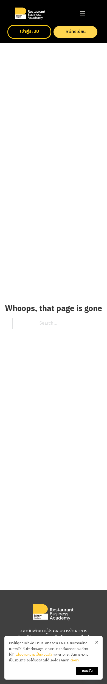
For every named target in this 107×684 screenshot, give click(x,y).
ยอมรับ (87, 671)
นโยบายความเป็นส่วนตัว (34, 655)
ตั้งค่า (75, 660)
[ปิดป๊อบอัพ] (96, 642)
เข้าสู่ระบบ (29, 31)
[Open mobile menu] (82, 13)
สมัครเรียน (76, 32)
